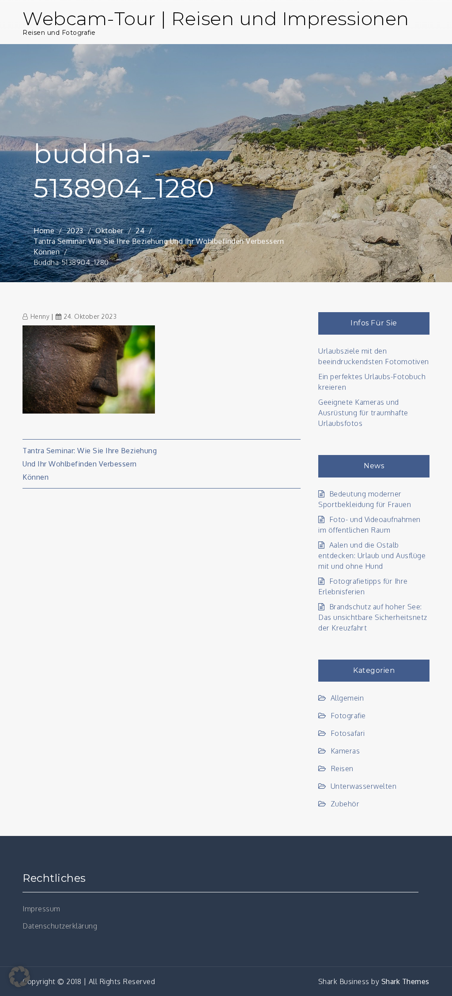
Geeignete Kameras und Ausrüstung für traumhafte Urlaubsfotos (363, 413)
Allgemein (347, 698)
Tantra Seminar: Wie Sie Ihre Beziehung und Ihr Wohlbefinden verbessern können (90, 463)
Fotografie (348, 715)
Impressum (41, 908)
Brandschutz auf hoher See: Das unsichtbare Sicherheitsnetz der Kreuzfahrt (372, 617)
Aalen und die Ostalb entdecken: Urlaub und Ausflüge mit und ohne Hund (372, 556)
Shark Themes (405, 981)
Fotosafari (348, 733)
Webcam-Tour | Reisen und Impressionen (216, 18)
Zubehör (345, 803)
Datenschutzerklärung (60, 925)
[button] (19, 976)
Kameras (345, 750)
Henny (39, 316)
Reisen (342, 768)
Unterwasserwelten (363, 786)
